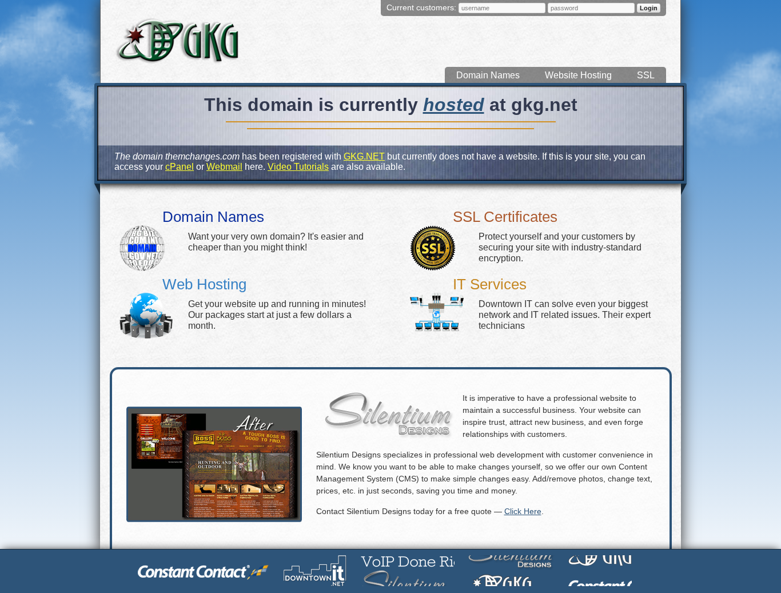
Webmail (224, 167)
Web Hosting (204, 284)
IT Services (490, 284)
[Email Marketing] (204, 570)
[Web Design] (511, 570)
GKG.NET (364, 156)
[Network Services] (408, 570)
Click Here (522, 511)
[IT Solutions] (315, 571)
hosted (453, 104)
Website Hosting (578, 75)
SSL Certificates (505, 216)
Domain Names (488, 75)
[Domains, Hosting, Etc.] (600, 570)
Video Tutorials (298, 167)
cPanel (179, 167)
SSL (646, 75)
